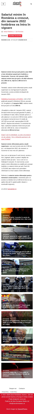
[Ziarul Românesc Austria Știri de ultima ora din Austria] (17, 4)
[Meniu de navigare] (3, 3)
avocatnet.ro (12, 189)
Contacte (22, 388)
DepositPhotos (22, 409)
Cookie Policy (13, 391)
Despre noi (12, 388)
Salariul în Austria (15, 35)
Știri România (19, 31)
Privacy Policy (5, 391)
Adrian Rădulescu (9, 31)
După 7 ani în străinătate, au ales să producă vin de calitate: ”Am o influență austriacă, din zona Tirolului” (16, 137)
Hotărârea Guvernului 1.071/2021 (12, 99)
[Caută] (31, 4)
